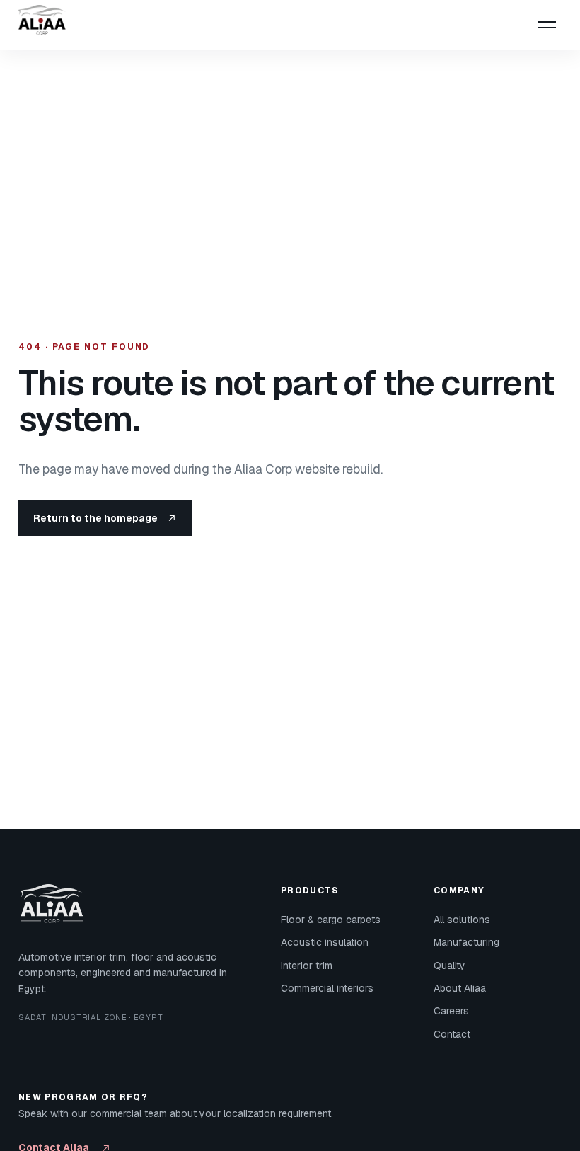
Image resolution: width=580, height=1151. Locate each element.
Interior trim (306, 965)
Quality (449, 965)
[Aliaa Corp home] (46, 25)
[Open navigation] (547, 25)
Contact (452, 1034)
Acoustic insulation (325, 942)
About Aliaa (460, 988)
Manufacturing (466, 942)
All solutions (462, 919)
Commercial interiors (327, 988)
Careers (451, 1010)
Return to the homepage (95, 518)
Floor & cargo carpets (331, 919)
